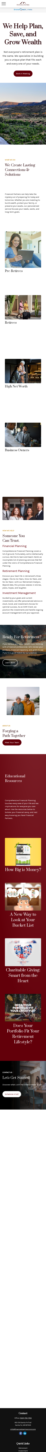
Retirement (23, 1448)
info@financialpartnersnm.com (23, 1429)
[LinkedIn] (24, 1433)
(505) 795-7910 (26, 1418)
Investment (23, 1451)
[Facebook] (20, 1433)
